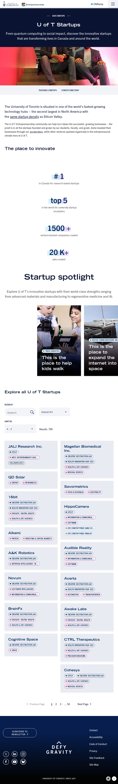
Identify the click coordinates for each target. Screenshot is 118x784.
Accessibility (95, 737)
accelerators (36, 131)
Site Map (94, 764)
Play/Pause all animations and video (114, 778)
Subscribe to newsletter (20, 732)
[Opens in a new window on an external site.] (6, 753)
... (67, 704)
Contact (93, 730)
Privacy (93, 750)
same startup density (24, 116)
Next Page (83, 704)
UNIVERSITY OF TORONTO (53, 778)
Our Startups (58, 15)
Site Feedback (96, 757)
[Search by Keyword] (32, 412)
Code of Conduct (98, 743)
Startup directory (70, 90)
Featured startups (48, 90)
